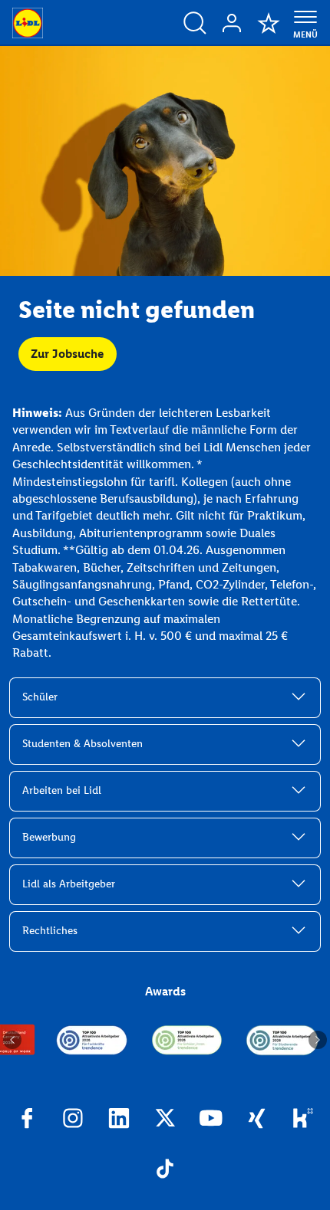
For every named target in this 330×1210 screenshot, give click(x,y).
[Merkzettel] (268, 23)
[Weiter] (318, 1040)
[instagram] (72, 1120)
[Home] (27, 23)
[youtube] (211, 1120)
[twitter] (165, 1120)
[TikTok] (165, 1171)
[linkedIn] (118, 1120)
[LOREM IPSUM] (92, 1040)
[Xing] (257, 1120)
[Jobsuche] (195, 23)
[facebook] (26, 1120)
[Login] (231, 23)
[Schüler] (187, 1040)
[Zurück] (12, 1040)
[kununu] (303, 1120)
